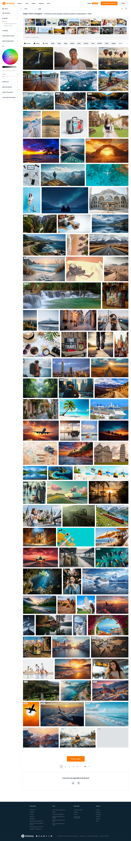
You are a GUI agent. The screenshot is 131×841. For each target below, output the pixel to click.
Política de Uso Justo (104, 836)
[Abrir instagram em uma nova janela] (39, 836)
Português (98, 814)
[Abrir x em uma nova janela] (49, 836)
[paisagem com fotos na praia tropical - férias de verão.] (101, 473)
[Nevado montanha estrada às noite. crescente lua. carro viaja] (28, 625)
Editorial (41, 3)
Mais (48, 3)
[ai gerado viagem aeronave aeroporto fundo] (40, 557)
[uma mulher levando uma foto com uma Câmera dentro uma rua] (72, 581)
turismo (86, 43)
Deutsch (98, 816)
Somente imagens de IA (10, 23)
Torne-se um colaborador (77, 817)
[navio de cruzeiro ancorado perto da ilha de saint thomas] (109, 409)
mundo (72, 43)
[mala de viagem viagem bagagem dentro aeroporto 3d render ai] (70, 431)
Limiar (4, 74)
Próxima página (76, 759)
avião (52, 43)
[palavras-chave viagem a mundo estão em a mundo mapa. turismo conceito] (40, 453)
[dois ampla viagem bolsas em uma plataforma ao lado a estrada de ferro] (76, 557)
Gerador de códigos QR (36, 829)
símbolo (100, 43)
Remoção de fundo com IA (36, 826)
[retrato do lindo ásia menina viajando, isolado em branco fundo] (31, 200)
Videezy (32, 814)
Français (98, 818)
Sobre (75, 814)
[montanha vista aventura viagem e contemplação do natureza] (38, 101)
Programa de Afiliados (58, 814)
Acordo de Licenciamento (58, 810)
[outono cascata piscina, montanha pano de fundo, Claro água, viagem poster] (107, 101)
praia (92, 43)
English (98, 810)
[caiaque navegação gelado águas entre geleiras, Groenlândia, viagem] (78, 81)
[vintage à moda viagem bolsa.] (115, 295)
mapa (65, 43)
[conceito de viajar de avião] (31, 714)
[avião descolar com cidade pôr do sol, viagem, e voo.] (110, 690)
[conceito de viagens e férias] (41, 344)
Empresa (32, 816)
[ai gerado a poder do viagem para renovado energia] (108, 492)
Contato (76, 812)
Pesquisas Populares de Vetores (58, 817)
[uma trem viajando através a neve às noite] (70, 101)
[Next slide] (126, 43)
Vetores (19, 3)
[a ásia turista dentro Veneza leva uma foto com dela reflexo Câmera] (113, 320)
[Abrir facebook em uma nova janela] (36, 836)
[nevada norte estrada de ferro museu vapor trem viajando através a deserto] (113, 81)
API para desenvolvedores (36, 821)
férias (59, 43)
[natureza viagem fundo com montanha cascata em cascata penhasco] (39, 605)
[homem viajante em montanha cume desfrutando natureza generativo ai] (63, 175)
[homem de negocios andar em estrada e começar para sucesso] (100, 344)
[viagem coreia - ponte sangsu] (112, 738)
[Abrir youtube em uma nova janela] (51, 836)
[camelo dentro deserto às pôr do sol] (67, 605)
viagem (114, 43)
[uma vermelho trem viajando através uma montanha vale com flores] (112, 516)
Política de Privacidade (93, 836)
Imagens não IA (8, 25)
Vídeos (33, 3)
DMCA (53, 812)
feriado (121, 43)
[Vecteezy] (8, 3)
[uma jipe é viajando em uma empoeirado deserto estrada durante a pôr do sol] (109, 367)
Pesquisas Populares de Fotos (58, 820)
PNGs (46, 43)
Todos (5, 21)
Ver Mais (120, 30)
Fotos (26, 3)
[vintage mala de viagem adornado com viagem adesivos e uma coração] (74, 124)
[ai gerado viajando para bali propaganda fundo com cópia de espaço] (71, 647)
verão (106, 43)
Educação (32, 818)
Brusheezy (32, 810)
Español (98, 812)
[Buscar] (122, 9)
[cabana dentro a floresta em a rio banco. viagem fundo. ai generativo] (54, 625)
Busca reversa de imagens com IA (36, 823)
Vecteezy (32, 812)
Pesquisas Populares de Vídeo (58, 824)
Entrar (123, 3)
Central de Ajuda (78, 810)
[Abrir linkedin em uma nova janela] (41, 836)
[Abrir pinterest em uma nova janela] (44, 836)
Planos (89, 3)
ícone (79, 43)
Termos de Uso (83, 836)
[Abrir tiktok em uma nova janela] (46, 836)
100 (85, 766)
